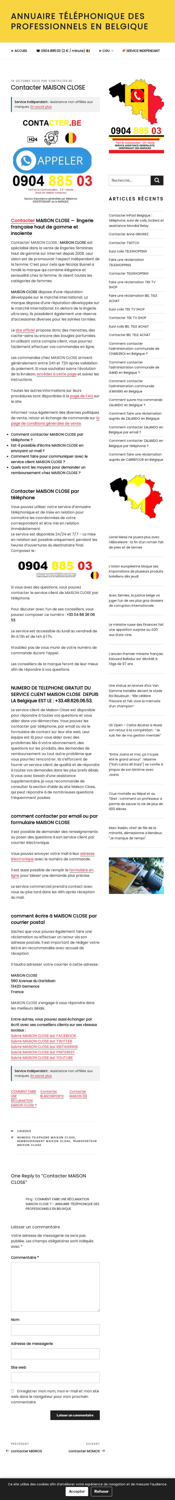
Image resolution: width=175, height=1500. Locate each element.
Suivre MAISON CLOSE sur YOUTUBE (42, 1057)
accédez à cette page (57, 374)
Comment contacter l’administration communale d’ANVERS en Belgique (131, 386)
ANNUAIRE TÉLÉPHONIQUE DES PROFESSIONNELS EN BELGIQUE (80, 21)
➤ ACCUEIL (19, 50)
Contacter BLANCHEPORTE (52, 1093)
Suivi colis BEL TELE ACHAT (129, 326)
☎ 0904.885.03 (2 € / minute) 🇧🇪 (63, 50)
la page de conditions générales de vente (55, 420)
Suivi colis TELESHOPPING (128, 251)
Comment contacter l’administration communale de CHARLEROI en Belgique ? (134, 348)
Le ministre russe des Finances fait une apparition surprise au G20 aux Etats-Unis (136, 629)
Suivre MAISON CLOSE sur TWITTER (41, 1041)
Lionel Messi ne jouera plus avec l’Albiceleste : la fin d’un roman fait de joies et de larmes (136, 542)
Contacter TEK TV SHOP (127, 317)
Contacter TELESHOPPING (129, 273)
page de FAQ (81, 396)
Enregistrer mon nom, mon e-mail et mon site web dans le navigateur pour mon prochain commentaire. (55, 1397)
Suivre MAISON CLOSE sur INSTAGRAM (44, 1046)
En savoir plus (41, 106)
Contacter (23, 220)
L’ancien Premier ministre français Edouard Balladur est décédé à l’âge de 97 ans (136, 659)
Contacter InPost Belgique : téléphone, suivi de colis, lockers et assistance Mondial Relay (136, 220)
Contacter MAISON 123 (78, 1093)
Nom (15, 1319)
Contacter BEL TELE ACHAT (129, 335)
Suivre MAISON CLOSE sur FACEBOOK (43, 1035)
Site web (18, 1367)
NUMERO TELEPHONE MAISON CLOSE (46, 1137)
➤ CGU (104, 50)
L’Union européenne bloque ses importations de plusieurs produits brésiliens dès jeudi (136, 571)
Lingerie (24, 1131)
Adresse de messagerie (32, 1343)
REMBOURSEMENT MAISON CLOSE (44, 1141)
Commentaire (25, 1257)
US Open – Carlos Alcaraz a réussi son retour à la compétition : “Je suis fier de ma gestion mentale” (135, 730)
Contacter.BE (60, 81)
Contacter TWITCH (124, 243)
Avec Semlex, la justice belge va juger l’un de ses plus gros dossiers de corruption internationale (136, 600)
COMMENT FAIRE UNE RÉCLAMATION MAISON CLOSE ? (24, 1098)
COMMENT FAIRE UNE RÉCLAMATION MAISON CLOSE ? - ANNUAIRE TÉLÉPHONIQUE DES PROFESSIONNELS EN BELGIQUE (62, 1204)
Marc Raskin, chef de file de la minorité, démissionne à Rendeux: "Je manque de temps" (135, 833)
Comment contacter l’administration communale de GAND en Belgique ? (134, 367)
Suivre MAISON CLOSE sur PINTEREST (43, 1052)
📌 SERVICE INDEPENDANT (141, 50)
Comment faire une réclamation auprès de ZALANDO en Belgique (135, 416)
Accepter (77, 1491)
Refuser (101, 1491)
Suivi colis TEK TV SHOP (127, 309)
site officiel (25, 330)
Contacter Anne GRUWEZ (129, 234)
